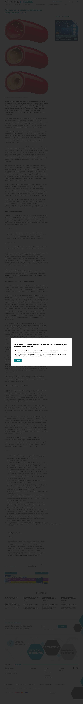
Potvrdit (18, 360)
